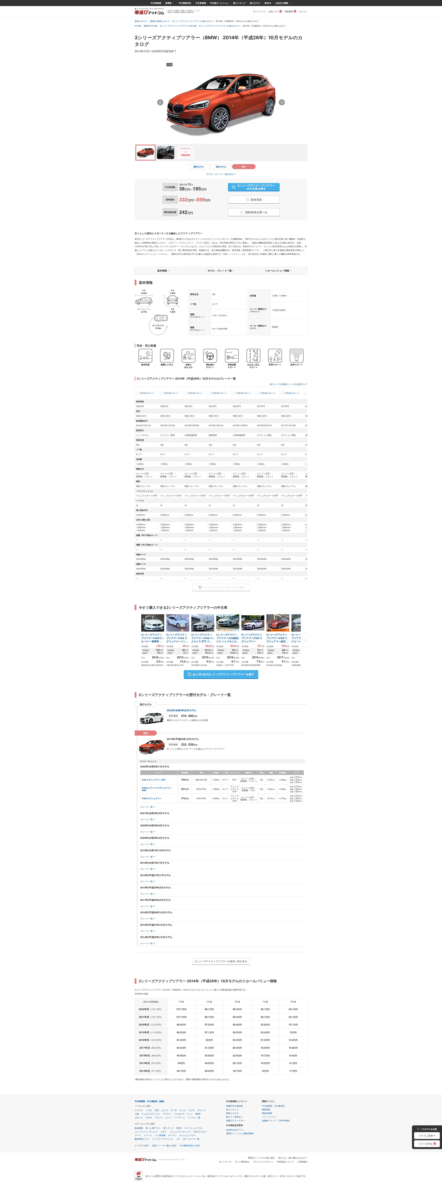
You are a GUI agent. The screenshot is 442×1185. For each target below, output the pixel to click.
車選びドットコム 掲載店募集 (240, 1133)
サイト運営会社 (242, 1161)
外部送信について (285, 1161)
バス (178, 1138)
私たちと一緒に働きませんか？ (292, 1157)
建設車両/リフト (142, 1138)
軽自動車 (139, 1127)
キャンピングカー (187, 1135)
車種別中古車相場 (234, 1105)
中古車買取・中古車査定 (273, 1105)
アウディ (167, 1113)
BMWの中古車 (150, 25)
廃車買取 (266, 1109)
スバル (183, 1110)
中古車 (138, 25)
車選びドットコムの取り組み (261, 1157)
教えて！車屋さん (234, 1116)
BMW (197, 1113)
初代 (244, 166)
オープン (172, 1135)
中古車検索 (156, 2)
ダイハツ (202, 1110)
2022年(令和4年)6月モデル (181, 710)
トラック (148, 1135)
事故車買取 (267, 1113)
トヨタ (149, 1110)
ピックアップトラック (162, 1138)
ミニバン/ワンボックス (180, 1131)
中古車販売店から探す (190, 1145)
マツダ (174, 1110)
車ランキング (239, 2)
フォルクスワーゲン (151, 1113)
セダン (164, 1131)
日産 (157, 1110)
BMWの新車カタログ (160, 21)
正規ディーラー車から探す (164, 1145)
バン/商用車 (160, 1135)
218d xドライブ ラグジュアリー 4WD (157, 789)
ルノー (169, 1117)
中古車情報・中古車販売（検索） (150, 1101)
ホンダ (165, 1110)
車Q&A (268, 2)
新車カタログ (141, 21)
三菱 (137, 1113)
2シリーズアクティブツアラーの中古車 (178, 25)
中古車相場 (200, 2)
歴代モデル (199, 166)
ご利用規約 (302, 1161)
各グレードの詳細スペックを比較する (287, 383)
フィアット (180, 1117)
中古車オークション (219, 2)
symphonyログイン (235, 1129)
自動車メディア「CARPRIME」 (277, 1120)
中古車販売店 (185, 2)
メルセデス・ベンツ (183, 1113)
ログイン (303, 11)
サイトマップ (259, 11)
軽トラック (169, 1127)
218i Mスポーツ (147, 393)
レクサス (139, 1110)
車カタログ (255, 2)
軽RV (179, 1127)
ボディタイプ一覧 (191, 1138)
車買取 (168, 2)
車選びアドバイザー (235, 1120)
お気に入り (273, 11)
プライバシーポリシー (263, 1161)
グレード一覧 (146, 806)
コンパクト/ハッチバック (146, 1131)
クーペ (138, 1135)
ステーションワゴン (193, 1127)
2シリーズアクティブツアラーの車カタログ (192, 21)
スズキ (192, 1110)
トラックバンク (269, 1116)
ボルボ (149, 1117)
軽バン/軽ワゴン (153, 1127)
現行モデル (221, 166)
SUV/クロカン (200, 1131)
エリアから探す (142, 1145)
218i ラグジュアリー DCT (154, 779)
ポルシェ (139, 1117)
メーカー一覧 (194, 1117)
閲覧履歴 (289, 11)
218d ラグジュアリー (152, 798)
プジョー (159, 1117)
